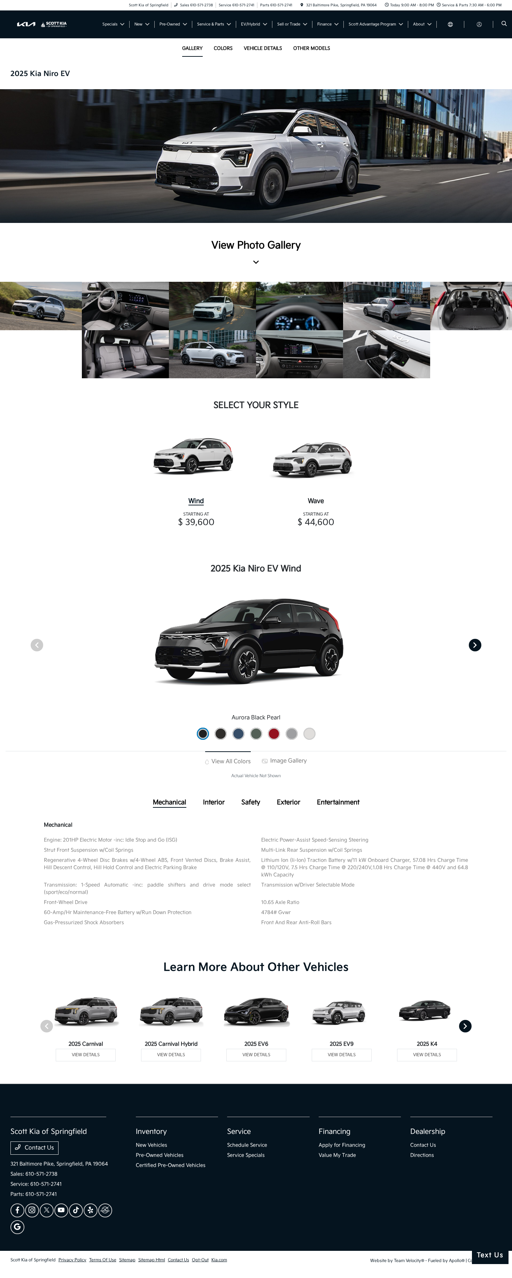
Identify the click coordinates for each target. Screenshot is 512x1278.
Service (239, 1132)
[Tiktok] (76, 1210)
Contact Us (38, 1148)
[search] (504, 24)
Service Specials (246, 1155)
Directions (422, 1155)
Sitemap (127, 1260)
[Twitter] (47, 1210)
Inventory (151, 1132)
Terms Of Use (102, 1260)
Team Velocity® (409, 1260)
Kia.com (219, 1260)
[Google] (17, 1227)
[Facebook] (17, 1210)
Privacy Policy (72, 1260)
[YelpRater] (91, 1210)
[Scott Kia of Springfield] (41, 24)
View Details (86, 1055)
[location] (302, 5)
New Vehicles (151, 1145)
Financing (334, 1132)
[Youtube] (61, 1210)
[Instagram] (32, 1210)
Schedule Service (247, 1145)
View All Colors (230, 761)
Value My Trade (337, 1155)
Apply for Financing (342, 1145)
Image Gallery (288, 761)
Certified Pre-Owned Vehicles (170, 1165)
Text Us (490, 1255)
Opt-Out (200, 1260)
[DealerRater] (105, 1210)
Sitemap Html (151, 1260)
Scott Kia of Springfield (33, 1260)
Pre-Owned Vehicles (160, 1155)
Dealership (427, 1132)
